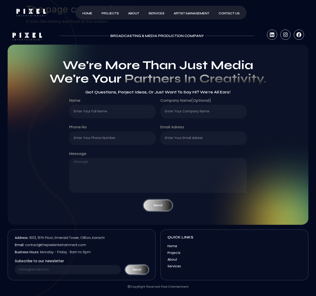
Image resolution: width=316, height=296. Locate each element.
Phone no (78, 127)
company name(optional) (185, 101)
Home (87, 13)
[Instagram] (285, 35)
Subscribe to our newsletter (39, 261)
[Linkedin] (272, 35)
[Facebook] (299, 35)
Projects (110, 13)
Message (77, 154)
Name (74, 101)
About (133, 13)
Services (156, 13)
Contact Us (229, 13)
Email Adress (172, 127)
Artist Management (191, 13)
